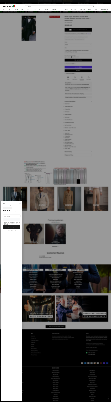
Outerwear (46, 9)
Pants (34, 9)
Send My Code (11, 227)
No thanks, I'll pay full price (11, 230)
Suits (3, 9)
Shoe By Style (73, 9)
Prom (61, 9)
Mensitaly (16, 9)
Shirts (40, 9)
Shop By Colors (82, 9)
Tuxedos (9, 9)
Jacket (22, 9)
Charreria (89, 9)
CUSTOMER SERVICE (104, 9)
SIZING (96, 9)
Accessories (54, 9)
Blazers (28, 9)
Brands (66, 9)
